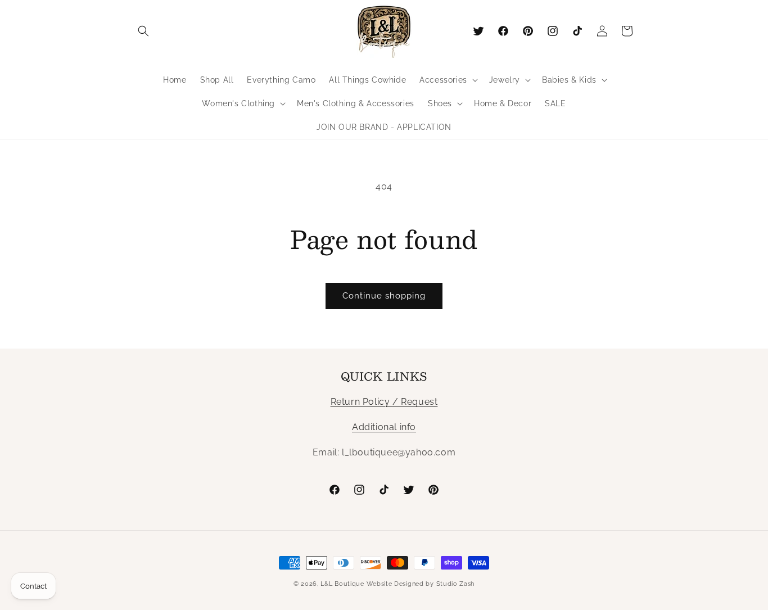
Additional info (384, 427)
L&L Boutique (342, 584)
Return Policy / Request (384, 401)
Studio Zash (455, 584)
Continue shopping (384, 296)
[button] (143, 31)
